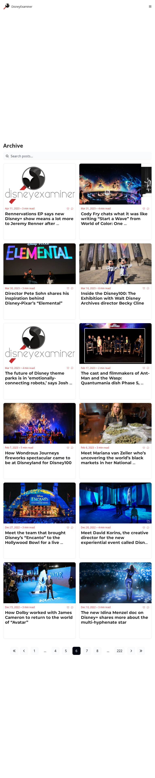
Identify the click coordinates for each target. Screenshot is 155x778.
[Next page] (131, 651)
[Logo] (6, 6)
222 (119, 651)
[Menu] (150, 6)
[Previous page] (24, 651)
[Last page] (141, 651)
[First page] (14, 651)
